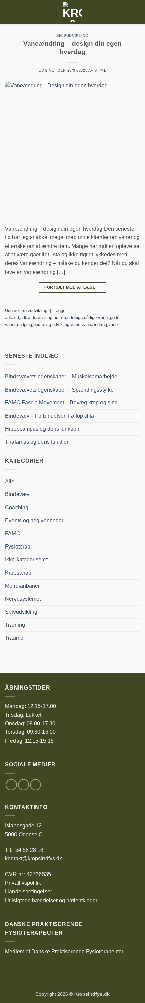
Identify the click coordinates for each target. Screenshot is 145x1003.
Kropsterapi (19, 573)
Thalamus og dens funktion (37, 442)
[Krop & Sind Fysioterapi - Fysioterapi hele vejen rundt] (72, 12)
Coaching (16, 507)
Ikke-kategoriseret (26, 559)
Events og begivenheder (34, 520)
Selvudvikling (72, 35)
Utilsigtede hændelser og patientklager (51, 900)
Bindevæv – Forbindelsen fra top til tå (49, 416)
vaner (113, 324)
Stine (100, 70)
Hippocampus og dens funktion (42, 429)
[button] (9, 11)
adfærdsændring (36, 317)
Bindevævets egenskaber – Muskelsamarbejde (61, 376)
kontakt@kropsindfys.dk (33, 858)
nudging (24, 324)
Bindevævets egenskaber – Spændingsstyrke (59, 390)
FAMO (12, 533)
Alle (9, 481)
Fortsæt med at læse (72, 287)
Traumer (15, 638)
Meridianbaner (22, 586)
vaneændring (94, 324)
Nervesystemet (23, 599)
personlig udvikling (51, 324)
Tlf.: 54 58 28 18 (24, 850)
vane (75, 324)
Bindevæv (17, 494)
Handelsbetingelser (28, 891)
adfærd (12, 317)
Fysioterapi (18, 547)
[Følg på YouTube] (35, 784)
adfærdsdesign (68, 317)
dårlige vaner (96, 317)
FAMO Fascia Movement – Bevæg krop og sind (61, 402)
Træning (15, 625)
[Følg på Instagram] (23, 784)
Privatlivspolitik (23, 883)
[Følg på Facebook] (11, 784)
